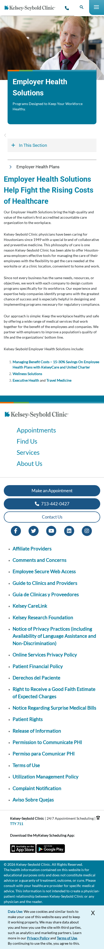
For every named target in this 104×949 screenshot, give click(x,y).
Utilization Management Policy (46, 776)
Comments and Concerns (39, 560)
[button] (52, 167)
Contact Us (52, 517)
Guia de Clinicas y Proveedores (46, 594)
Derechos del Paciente (36, 677)
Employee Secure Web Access (44, 571)
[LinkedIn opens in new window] (69, 530)
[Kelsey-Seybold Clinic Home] (32, 8)
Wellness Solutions (27, 374)
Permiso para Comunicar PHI (44, 753)
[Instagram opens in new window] (87, 530)
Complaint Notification (37, 788)
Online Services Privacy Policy (45, 654)
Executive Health (26, 380)
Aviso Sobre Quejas (33, 799)
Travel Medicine (58, 380)
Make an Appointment (52, 490)
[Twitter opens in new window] (33, 530)
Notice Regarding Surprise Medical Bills (54, 708)
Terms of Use (26, 765)
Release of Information (37, 731)
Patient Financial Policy (38, 666)
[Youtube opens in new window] (51, 530)
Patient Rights (28, 719)
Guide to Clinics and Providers (45, 583)
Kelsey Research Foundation (43, 617)
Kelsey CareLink (30, 606)
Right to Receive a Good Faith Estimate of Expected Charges (54, 692)
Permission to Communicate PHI (47, 742)
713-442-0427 (54, 503)
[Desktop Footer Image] (36, 419)
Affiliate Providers (32, 548)
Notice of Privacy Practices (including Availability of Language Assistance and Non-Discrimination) (54, 636)
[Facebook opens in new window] (16, 530)
